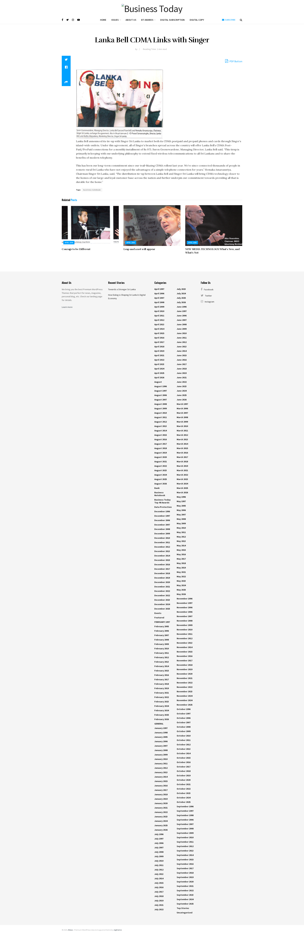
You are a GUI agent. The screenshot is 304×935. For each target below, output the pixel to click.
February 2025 (161, 714)
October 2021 (183, 784)
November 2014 (184, 647)
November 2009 (184, 625)
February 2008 (161, 639)
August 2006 (160, 395)
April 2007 (159, 297)
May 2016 (181, 554)
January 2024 (161, 821)
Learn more (67, 307)
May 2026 (181, 594)
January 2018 (161, 794)
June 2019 (182, 373)
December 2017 (162, 568)
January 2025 (161, 825)
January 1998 (161, 732)
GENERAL (158, 723)
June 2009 (182, 328)
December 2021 (162, 586)
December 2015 (162, 560)
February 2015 (161, 670)
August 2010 (160, 412)
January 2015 (161, 781)
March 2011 (182, 430)
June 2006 (182, 315)
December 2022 (162, 591)
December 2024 (162, 604)
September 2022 (185, 890)
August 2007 (160, 399)
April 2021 (159, 355)
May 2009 (181, 523)
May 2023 (181, 580)
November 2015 (184, 651)
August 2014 (160, 430)
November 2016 (184, 656)
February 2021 (161, 692)
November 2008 (184, 620)
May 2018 (181, 563)
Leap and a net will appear (139, 249)
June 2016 (182, 359)
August (158, 381)
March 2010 (182, 426)
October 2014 (183, 753)
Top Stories (183, 908)
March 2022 (182, 474)
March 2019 (182, 465)
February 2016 (161, 675)
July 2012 (158, 869)
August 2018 (160, 448)
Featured (159, 617)
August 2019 (160, 452)
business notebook (92, 190)
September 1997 (185, 810)
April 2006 (69, 242)
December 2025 (162, 608)
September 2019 (185, 877)
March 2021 (182, 470)
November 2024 (184, 695)
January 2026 (161, 829)
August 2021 (160, 461)
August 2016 (160, 439)
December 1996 (162, 511)
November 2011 (184, 634)
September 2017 (185, 868)
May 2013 (181, 541)
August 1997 (160, 390)
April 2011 (159, 315)
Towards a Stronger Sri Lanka (122, 289)
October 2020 (183, 779)
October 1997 (183, 713)
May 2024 (181, 585)
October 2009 (183, 731)
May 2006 (181, 510)
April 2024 (159, 368)
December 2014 (162, 555)
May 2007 (181, 514)
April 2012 (159, 320)
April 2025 (159, 373)
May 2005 (181, 505)
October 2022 (183, 788)
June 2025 (182, 395)
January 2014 (161, 776)
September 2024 (185, 899)
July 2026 (181, 302)
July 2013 (158, 874)
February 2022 (161, 697)
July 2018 (158, 896)
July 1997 (158, 838)
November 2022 (184, 682)
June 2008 (182, 324)
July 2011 (158, 865)
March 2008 (182, 417)
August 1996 (160, 386)
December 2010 (162, 538)
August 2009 (160, 408)
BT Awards (147, 19)
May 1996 (181, 496)
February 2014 (161, 666)
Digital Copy (197, 19)
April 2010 (159, 311)
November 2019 (184, 669)
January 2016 (161, 785)
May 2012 (181, 536)
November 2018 (184, 665)
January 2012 (161, 767)
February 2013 (161, 661)
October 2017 (183, 766)
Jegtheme (117, 930)
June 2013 (182, 346)
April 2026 (159, 377)
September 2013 (185, 850)
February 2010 (161, 648)
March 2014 (182, 443)
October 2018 (183, 771)
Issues (115, 19)
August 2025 (160, 479)
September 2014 (185, 855)
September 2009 (185, 833)
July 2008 (158, 852)
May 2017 (181, 558)
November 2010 (184, 629)
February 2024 (161, 706)
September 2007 (185, 824)
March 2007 (182, 412)
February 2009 (161, 644)
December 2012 (162, 546)
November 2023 (184, 691)
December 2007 (162, 524)
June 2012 (182, 342)
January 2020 (161, 803)
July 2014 (158, 878)
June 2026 (182, 399)
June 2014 (182, 351)
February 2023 (161, 701)
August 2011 (160, 417)
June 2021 (182, 377)
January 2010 (161, 759)
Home (103, 19)
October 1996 (183, 709)
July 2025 (181, 297)
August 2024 (160, 474)
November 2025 (184, 704)
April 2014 (159, 328)
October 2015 (183, 757)
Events (157, 613)
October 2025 (183, 802)
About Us (131, 19)
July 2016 (158, 887)
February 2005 (161, 626)
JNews (70, 930)
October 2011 (183, 740)
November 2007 (184, 616)
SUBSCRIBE (230, 19)
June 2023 (182, 386)
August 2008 (160, 404)
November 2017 (184, 660)
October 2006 (183, 718)
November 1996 (184, 598)
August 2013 (160, 426)
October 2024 (183, 797)
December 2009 (162, 533)
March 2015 (182, 448)
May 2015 (181, 550)
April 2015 (159, 333)
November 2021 (184, 678)
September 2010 (185, 837)
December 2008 (162, 529)
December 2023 (162, 599)
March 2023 (182, 479)
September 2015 (185, 859)
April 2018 (159, 346)
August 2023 (160, 470)
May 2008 (181, 519)
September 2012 (185, 846)
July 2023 (181, 289)
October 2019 (183, 775)
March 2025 (182, 488)
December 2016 (162, 564)
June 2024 (182, 390)
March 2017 (182, 457)
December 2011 (162, 542)
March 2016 (182, 452)
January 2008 (161, 750)
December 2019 (162, 577)
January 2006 (161, 741)
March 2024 (182, 483)
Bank (157, 488)
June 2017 (182, 364)
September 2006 (185, 819)
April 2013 (159, 324)
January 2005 (161, 737)
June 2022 (182, 381)
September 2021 (185, 886)
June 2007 (182, 320)
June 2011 (182, 337)
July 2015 (158, 882)
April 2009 (159, 306)
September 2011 (185, 841)
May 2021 (181, 572)
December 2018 (162, 573)
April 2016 (159, 337)
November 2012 (184, 638)
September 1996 (185, 806)
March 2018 (182, 461)
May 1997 (181, 501)
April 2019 (159, 351)
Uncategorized (184, 912)
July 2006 (158, 843)
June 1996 (182, 306)
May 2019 (181, 567)
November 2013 (184, 642)
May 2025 (181, 589)
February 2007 (161, 635)
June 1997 (182, 311)
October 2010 (183, 735)
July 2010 (158, 860)
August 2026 (160, 483)
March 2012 (182, 435)
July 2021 (158, 905)
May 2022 (181, 576)
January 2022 (161, 812)
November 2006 (184, 607)
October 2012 (183, 744)
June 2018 (182, 368)
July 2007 (158, 847)
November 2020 (184, 673)
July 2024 (181, 293)
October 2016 (183, 762)
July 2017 (158, 891)
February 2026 (161, 719)
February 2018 (161, 683)
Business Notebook (159, 494)
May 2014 (181, 545)
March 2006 (182, 408)
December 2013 (162, 551)
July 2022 (158, 909)
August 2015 (160, 435)
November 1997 (184, 603)
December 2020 (162, 582)
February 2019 (161, 688)
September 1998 (185, 815)
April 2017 (159, 342)
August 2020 (160, 457)
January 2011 (161, 763)
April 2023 (159, 364)
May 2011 (181, 532)
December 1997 (162, 515)
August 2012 (160, 421)
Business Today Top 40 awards (162, 501)
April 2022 (159, 359)
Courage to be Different (76, 249)
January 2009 (161, 754)
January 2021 (161, 807)
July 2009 (158, 856)
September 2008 (185, 828)
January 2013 (161, 772)
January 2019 (161, 798)
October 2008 (183, 726)
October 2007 (183, 722)
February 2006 (161, 630)
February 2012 (161, 657)
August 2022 (160, 465)
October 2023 (183, 793)
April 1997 (159, 289)
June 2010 (182, 333)
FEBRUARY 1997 (162, 622)
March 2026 (182, 492)
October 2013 (183, 749)
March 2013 (182, 439)
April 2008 (159, 302)
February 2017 (161, 679)
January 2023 (161, 816)
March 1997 (182, 404)
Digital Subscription (172, 19)
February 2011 (161, 652)
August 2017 (160, 443)
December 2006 (162, 520)
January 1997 (161, 728)
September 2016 (185, 864)
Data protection (163, 507)
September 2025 (185, 903)
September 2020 (185, 881)
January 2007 (161, 745)
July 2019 (158, 900)
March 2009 (182, 421)
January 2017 (161, 790)
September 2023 (185, 894)
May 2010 (181, 527)
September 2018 (185, 872)
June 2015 (182, 355)
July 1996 (158, 834)
